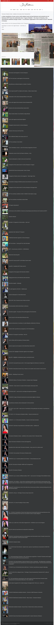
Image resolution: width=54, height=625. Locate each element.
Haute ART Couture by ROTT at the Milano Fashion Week (20, 260)
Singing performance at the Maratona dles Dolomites (19, 277)
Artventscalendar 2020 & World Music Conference (18, 306)
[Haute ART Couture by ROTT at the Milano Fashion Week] (5, 261)
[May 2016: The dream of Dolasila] (5, 471)
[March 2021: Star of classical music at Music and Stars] (5, 301)
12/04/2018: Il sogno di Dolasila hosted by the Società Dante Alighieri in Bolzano (24, 397)
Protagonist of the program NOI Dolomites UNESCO (19, 271)
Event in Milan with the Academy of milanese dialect (19, 340)
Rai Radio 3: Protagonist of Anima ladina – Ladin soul (19, 222)
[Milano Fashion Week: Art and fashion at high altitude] (5, 114)
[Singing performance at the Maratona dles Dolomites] (5, 278)
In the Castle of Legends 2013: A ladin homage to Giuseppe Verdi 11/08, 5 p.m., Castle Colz (26, 583)
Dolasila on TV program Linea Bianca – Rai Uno (18, 334)
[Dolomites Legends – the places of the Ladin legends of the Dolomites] (5, 312)
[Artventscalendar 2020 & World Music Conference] (5, 307)
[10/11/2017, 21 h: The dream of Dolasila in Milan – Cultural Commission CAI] (5, 415)
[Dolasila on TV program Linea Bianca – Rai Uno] (5, 335)
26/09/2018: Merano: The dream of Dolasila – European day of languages (23, 380)
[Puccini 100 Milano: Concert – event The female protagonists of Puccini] (5, 148)
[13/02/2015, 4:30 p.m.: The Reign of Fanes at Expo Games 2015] (5, 495)
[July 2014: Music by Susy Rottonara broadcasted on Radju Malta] (5, 531)
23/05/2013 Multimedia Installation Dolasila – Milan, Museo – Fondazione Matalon (25, 597)
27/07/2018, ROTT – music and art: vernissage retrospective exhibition (22, 391)
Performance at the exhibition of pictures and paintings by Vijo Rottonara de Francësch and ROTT (28, 210)
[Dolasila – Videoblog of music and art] (5, 375)
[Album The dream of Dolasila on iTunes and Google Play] (5, 442)
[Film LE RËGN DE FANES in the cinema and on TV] (5, 137)
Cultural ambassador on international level (17, 294)
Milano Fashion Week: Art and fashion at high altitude (19, 113)
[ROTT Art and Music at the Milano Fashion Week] (5, 200)
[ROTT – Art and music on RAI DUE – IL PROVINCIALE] (5, 250)
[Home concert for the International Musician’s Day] (5, 318)
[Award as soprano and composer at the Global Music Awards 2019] (5, 346)
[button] (42, 9)
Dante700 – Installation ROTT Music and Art (17, 266)
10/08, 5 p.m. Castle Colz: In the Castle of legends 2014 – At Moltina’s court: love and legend (27, 522)
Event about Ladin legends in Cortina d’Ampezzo (18, 72)
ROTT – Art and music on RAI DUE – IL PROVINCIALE (19, 249)
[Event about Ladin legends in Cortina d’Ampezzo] (6, 61)
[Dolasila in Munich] (5, 217)
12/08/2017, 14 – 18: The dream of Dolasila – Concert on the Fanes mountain (24, 419)
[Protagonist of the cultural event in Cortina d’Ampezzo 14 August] (5, 165)
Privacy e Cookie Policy (17, 623)
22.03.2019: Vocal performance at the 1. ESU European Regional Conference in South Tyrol (26, 363)
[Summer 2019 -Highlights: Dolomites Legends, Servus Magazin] (5, 352)
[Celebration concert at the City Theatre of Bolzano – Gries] (5, 154)
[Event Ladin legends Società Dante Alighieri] (5, 120)
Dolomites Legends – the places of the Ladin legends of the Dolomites (22, 311)
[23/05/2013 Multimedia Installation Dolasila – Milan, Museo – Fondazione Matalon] (5, 600)
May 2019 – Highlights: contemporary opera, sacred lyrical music (21, 357)
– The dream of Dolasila (34, 18)
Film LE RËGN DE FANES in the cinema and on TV (18, 136)
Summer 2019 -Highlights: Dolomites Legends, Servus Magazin (21, 351)
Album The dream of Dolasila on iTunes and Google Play (20, 441)
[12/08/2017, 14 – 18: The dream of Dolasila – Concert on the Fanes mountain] (5, 420)
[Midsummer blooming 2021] (5, 255)
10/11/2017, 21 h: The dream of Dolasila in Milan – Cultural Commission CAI (23, 414)
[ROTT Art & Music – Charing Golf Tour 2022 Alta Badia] (5, 244)
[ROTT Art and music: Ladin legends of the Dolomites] (16, 61)
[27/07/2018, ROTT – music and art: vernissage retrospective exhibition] (5, 392)
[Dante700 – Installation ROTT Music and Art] (5, 267)
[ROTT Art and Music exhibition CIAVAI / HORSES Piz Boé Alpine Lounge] (5, 194)
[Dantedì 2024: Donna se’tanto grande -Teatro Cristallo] (5, 171)
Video (3, 29)
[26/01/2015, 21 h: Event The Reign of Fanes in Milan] (5, 505)
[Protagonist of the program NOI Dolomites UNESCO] (5, 272)
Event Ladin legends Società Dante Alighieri (17, 119)
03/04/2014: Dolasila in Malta (14, 542)
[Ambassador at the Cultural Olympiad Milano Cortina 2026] (5, 97)
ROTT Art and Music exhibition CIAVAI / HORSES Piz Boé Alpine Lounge (22, 193)
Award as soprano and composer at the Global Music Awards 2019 (22, 345)
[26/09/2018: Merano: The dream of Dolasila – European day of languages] (5, 381)
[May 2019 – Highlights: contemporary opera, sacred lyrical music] (5, 358)
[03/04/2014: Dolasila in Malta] (5, 542)
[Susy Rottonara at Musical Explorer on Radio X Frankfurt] (26, 61)
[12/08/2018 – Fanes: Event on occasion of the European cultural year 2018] (5, 386)
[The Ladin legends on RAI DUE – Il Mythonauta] (5, 289)
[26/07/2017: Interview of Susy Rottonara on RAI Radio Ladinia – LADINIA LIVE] (5, 428)
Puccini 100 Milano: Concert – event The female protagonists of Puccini (23, 147)
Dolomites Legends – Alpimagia (15, 283)
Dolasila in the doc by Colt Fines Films (16, 130)
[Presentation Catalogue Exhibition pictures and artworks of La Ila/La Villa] (5, 182)
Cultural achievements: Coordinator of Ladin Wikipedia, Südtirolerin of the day (24, 323)
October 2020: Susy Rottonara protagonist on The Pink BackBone (21, 328)
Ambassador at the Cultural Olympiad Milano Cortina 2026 (20, 96)
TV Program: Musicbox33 (14, 205)
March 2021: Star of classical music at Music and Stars (19, 300)
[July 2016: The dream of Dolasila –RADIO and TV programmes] (5, 465)
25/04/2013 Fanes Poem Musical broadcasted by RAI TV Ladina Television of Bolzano (25, 615)
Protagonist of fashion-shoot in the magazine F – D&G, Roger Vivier (22, 176)
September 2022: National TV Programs (16, 232)
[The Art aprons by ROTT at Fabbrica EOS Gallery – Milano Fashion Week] (5, 91)
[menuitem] (48, 1)
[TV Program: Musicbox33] (5, 206)
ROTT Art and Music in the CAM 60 (15, 141)
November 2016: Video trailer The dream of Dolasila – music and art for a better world (26, 447)
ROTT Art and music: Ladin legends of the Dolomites (19, 78)
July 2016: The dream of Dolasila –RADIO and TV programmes (21, 464)
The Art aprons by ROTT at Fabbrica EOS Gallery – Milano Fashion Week (23, 91)
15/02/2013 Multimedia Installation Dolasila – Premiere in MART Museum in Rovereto (25, 592)
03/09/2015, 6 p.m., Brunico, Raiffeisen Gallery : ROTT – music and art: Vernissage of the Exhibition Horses (29, 475)
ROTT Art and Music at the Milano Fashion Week (18, 199)
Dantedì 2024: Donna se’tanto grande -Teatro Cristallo (19, 170)
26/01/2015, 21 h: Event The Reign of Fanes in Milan (19, 502)
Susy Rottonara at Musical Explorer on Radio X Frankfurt (20, 84)
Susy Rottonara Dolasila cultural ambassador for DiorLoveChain (21, 402)
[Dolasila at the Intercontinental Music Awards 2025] (5, 109)
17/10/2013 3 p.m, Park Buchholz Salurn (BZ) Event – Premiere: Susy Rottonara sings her (28, 567)
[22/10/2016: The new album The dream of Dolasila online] (5, 454)
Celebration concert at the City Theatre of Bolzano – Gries (20, 153)
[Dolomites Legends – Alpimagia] (5, 284)
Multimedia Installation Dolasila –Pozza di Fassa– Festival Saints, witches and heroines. (26, 606)
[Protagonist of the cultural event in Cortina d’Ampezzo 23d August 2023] (5, 188)
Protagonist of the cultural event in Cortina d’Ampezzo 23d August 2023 (23, 187)
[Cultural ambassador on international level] (5, 295)
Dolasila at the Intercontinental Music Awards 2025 (19, 108)
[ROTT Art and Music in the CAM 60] (5, 142)
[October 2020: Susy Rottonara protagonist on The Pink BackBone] (5, 329)
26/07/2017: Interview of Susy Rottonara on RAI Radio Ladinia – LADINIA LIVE (24, 425)
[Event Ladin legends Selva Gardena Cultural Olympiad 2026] (5, 103)
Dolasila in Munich (12, 216)
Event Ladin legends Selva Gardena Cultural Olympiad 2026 (20, 102)
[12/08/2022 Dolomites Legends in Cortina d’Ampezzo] (5, 238)
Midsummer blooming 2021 (14, 254)
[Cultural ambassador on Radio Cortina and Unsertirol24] (5, 159)
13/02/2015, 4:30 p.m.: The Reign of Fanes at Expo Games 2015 (21, 492)
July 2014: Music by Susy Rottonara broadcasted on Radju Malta (21, 529)
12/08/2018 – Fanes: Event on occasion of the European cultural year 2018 (23, 385)
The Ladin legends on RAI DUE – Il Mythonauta (18, 289)
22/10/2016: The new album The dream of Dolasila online (20, 453)
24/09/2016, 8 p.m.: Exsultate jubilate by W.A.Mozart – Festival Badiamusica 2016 (25, 458)
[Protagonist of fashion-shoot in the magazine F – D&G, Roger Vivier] (5, 177)
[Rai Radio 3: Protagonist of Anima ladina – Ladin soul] (5, 225)
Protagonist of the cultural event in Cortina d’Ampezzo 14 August (21, 164)
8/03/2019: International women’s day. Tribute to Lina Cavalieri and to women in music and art (27, 368)
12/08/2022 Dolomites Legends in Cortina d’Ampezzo (19, 237)
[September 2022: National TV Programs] (5, 232)
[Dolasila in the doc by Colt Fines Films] (5, 131)
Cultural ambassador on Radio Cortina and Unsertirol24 (20, 159)
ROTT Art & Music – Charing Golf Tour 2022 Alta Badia (19, 243)
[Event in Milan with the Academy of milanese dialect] (5, 341)
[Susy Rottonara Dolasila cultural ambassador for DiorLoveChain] (5, 403)
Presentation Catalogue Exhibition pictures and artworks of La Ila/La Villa (23, 181)
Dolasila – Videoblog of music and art (16, 374)
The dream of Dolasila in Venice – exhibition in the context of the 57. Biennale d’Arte (25, 435)
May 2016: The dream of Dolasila (15, 470)
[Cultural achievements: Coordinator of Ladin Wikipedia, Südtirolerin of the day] (5, 324)
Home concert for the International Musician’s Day (19, 317)
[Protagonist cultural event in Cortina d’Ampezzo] (5, 126)
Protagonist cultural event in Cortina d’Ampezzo (18, 125)
